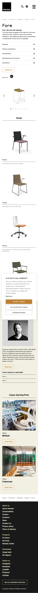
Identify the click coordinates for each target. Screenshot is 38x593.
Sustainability (7, 511)
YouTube (5, 575)
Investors (6, 517)
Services (5, 541)
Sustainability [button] (6, 53)
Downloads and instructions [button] (11, 58)
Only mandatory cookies (18, 307)
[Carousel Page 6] (22, 108)
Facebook (6, 566)
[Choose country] (27, 6)
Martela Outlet (8, 544)
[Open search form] (22, 6)
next (34, 96)
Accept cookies (19, 301)
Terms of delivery (9, 529)
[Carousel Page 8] (27, 108)
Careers (5, 514)
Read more (8, 367)
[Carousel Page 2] (13, 108)
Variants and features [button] (8, 49)
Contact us (8, 70)
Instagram (6, 564)
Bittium (6, 435)
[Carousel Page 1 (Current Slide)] (10, 108)
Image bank (6, 552)
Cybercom (7, 481)
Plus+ (4, 380)
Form (4, 376)
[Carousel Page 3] (15, 108)
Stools (27, 19)
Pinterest (6, 572)
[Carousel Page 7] (24, 108)
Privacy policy (7, 526)
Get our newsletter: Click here (15, 582)
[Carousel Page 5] (20, 108)
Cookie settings (18, 312)
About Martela (8, 509)
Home (4, 19)
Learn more (8, 441)
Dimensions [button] (6, 63)
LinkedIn (5, 569)
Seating (19, 19)
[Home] (6, 6)
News (4, 520)
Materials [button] (5, 44)
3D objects (6, 555)
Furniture (12, 19)
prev (4, 96)
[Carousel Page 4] (17, 108)
